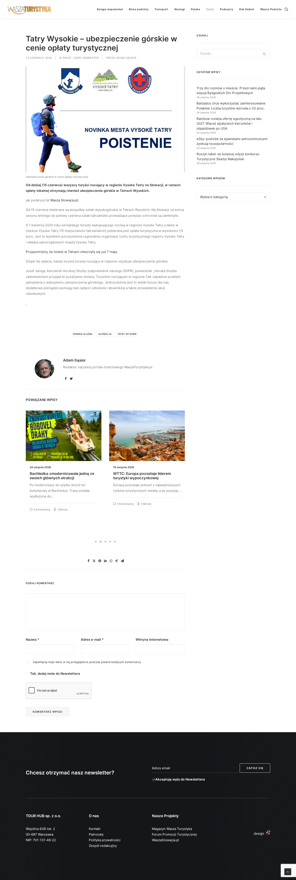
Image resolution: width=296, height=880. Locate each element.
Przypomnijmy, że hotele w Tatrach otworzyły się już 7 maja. (72, 252)
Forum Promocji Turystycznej (174, 834)
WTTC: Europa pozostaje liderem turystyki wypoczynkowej (59, 475)
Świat (210, 9)
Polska (195, 9)
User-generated (86, 57)
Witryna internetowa (152, 639)
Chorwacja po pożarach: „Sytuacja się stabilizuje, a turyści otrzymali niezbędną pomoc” (146, 478)
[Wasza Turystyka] (29, 9)
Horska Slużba (83, 334)
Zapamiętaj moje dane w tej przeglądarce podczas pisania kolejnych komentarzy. (87, 662)
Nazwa (32, 639)
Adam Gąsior (126, 57)
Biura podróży (138, 9)
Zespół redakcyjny (103, 846)
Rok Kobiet (246, 9)
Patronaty (96, 834)
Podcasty (226, 9)
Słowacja (105, 334)
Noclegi (179, 9)
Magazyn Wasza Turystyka (172, 829)
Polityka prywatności (104, 840)
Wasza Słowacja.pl (64, 200)
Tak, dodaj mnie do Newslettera (54, 673)
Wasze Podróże (271, 9)
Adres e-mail (92, 639)
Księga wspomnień (110, 9)
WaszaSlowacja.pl (165, 840)
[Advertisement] (233, 244)
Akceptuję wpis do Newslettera (180, 779)
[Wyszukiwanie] (286, 9)
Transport (161, 9)
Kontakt (94, 829)
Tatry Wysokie (127, 334)
